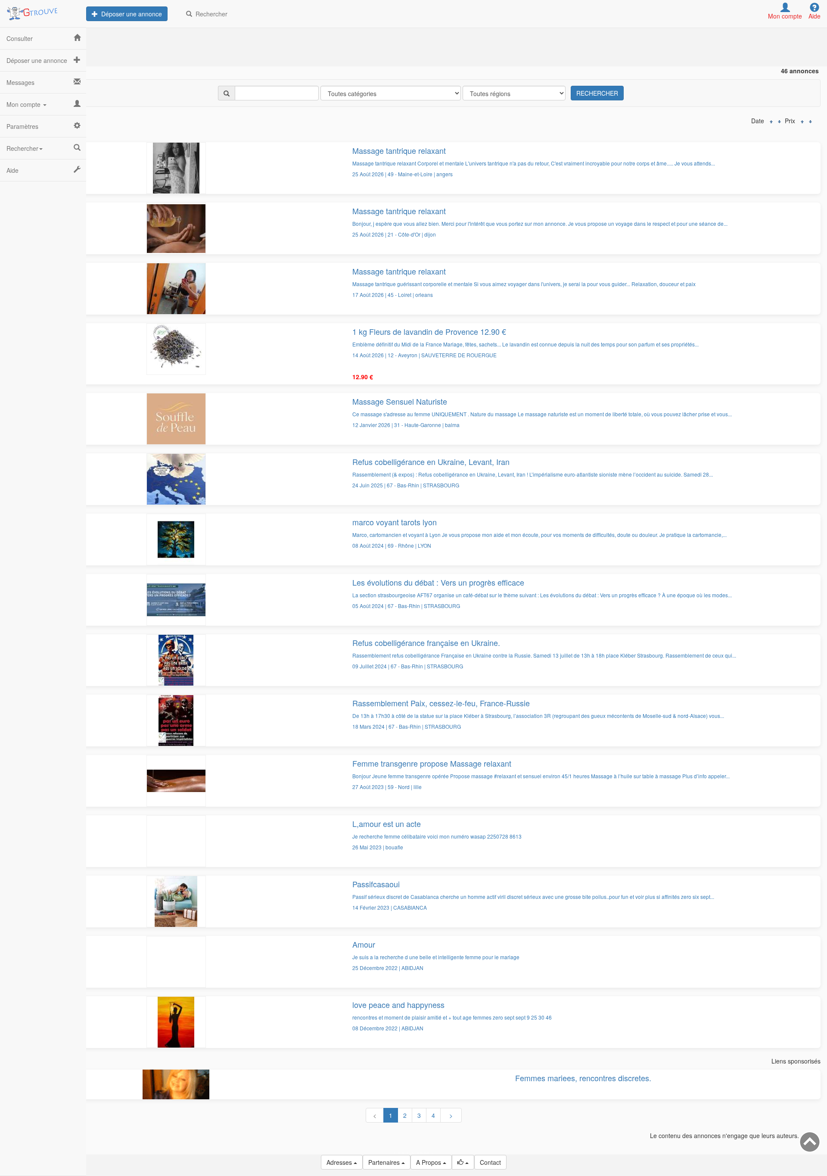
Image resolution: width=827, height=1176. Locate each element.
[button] (463, 1162)
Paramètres (22, 126)
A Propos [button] (429, 1162)
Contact (490, 1162)
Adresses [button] (340, 1162)
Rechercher (209, 13)
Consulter (19, 38)
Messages (20, 82)
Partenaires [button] (384, 1162)
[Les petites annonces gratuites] (43, 11)
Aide (12, 170)
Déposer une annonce (130, 13)
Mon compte (24, 104)
